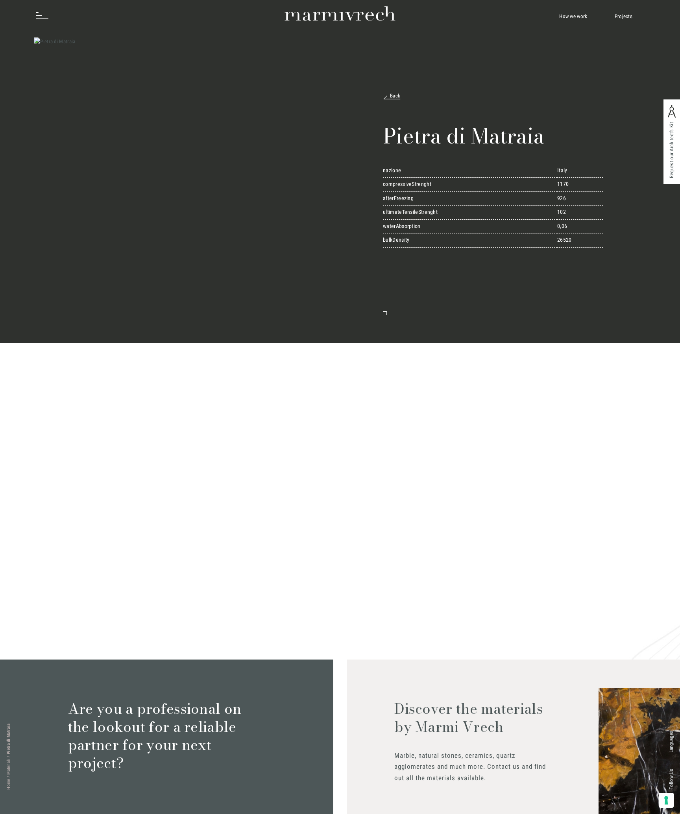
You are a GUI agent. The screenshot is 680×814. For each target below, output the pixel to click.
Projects (623, 16)
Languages (671, 742)
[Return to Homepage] (340, 14)
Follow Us (671, 779)
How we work (573, 16)
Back (395, 96)
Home (8, 784)
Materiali (8, 767)
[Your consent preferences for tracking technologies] (666, 800)
